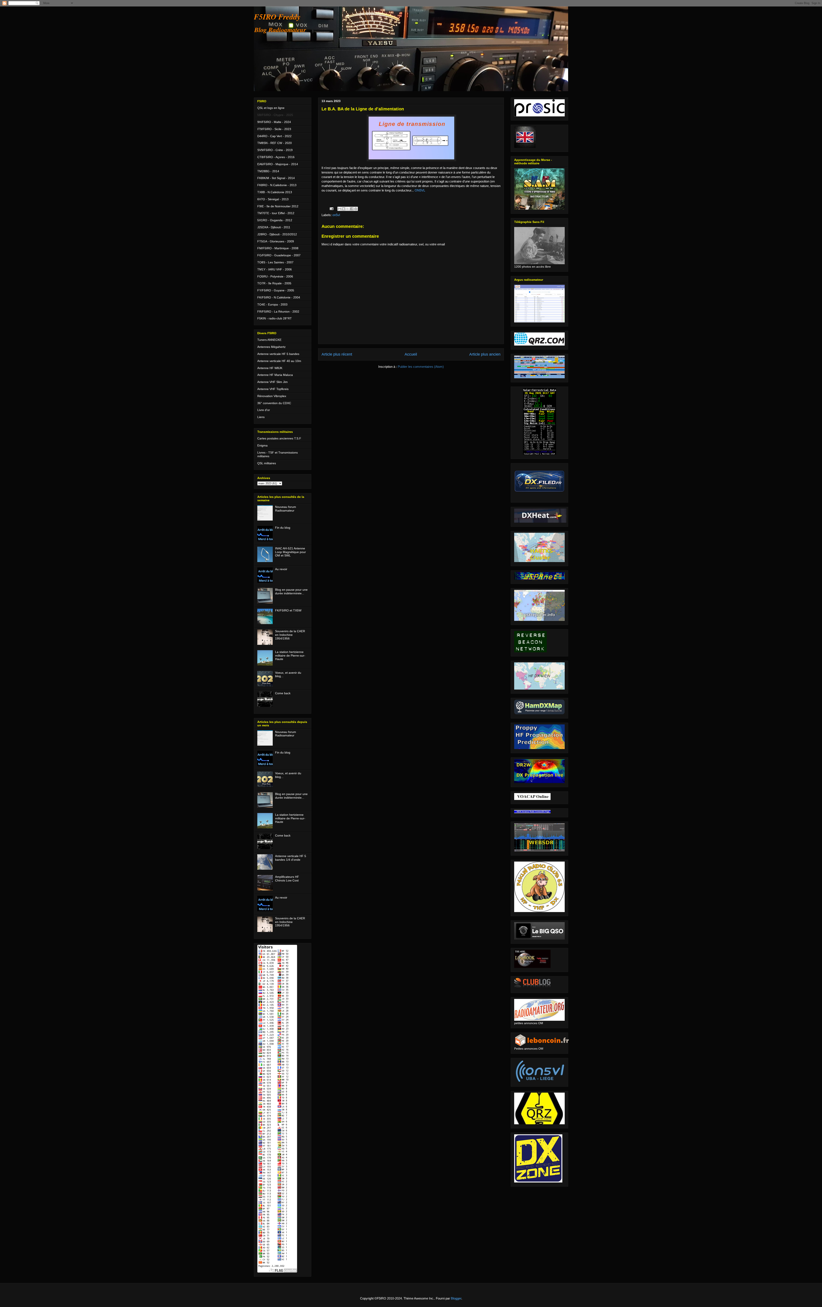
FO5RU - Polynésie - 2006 (275, 276)
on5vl (336, 215)
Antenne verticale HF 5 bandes (278, 354)
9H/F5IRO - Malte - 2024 (274, 122)
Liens (261, 417)
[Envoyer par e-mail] (339, 209)
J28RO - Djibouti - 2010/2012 (277, 234)
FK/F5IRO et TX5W (288, 610)
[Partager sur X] (347, 209)
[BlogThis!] (343, 209)
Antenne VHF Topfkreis (273, 389)
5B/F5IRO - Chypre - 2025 (275, 115)
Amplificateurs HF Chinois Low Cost (287, 878)
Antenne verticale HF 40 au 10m (279, 361)
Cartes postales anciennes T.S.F (279, 438)
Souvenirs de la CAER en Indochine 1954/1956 (290, 634)
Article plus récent (337, 354)
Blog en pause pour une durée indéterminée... (291, 591)
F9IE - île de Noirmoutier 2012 (277, 206)
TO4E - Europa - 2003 (272, 304)
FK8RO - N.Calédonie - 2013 (276, 185)
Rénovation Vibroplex (271, 396)
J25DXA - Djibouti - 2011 (273, 227)
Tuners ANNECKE (269, 339)
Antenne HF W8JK (269, 368)
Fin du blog (282, 527)
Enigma (262, 445)
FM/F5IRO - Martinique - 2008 (277, 248)
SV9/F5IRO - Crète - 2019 (275, 150)
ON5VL (419, 190)
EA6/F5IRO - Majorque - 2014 (277, 164)
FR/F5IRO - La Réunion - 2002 (278, 311)
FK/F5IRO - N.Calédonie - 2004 (278, 297)
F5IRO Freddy (277, 16)
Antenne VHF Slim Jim (272, 382)
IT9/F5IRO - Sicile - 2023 (274, 129)
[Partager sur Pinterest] (356, 209)
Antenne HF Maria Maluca (275, 375)
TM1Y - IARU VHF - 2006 (274, 269)
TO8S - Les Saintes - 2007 (275, 262)
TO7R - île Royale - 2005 (274, 283)
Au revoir (281, 569)
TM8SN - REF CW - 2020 (274, 143)
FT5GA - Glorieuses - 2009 (275, 241)
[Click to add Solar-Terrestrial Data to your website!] (539, 453)
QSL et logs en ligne (270, 108)
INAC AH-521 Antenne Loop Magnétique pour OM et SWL (290, 552)
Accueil (411, 354)
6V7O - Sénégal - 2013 (273, 199)
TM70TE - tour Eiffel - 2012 (275, 213)
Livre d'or (263, 410)
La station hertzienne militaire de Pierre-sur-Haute (290, 655)
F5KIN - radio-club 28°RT (274, 318)
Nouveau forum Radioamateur (285, 508)
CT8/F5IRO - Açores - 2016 (276, 157)
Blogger (456, 1298)
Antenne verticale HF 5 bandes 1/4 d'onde (290, 857)
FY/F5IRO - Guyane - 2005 (275, 290)
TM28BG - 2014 (268, 171)
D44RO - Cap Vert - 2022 (274, 136)
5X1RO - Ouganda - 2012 (274, 220)
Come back (282, 693)
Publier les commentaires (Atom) (421, 366)
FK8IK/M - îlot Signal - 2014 (276, 178)
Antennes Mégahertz (271, 347)
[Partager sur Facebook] (352, 209)
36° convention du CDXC (274, 403)
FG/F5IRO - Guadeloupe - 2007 (279, 255)
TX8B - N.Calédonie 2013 (274, 192)
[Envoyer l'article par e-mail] (331, 208)
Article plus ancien (484, 354)
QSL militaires (266, 463)
